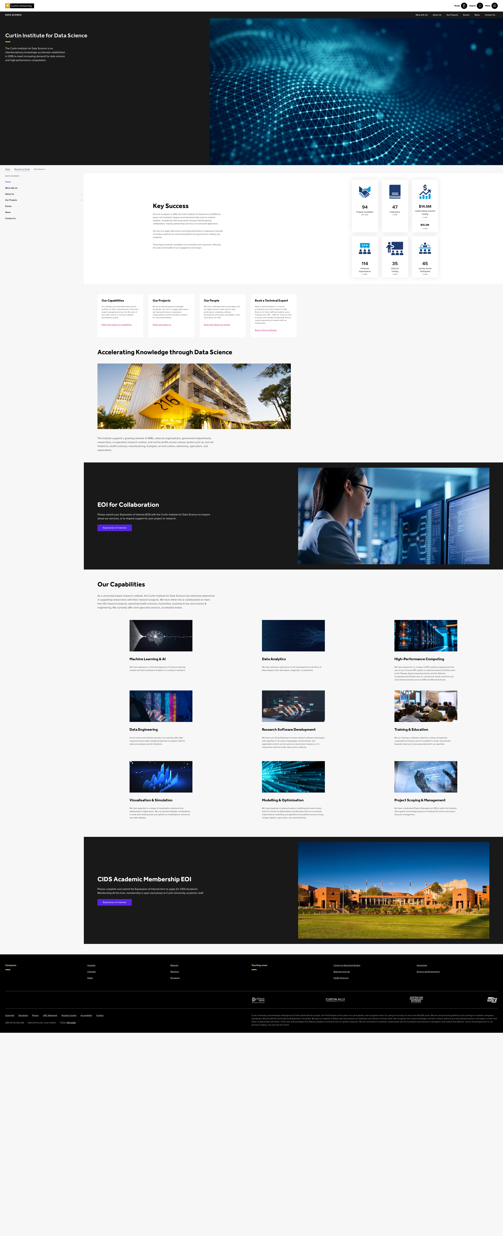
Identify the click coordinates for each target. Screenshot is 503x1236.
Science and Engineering (428, 971)
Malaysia (174, 965)
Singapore (175, 977)
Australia (91, 965)
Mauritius (174, 971)
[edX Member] (492, 1000)
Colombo (91, 971)
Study (457, 5)
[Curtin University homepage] (19, 6)
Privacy (35, 1015)
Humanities (422, 965)
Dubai (90, 977)
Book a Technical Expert (266, 330)
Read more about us (162, 324)
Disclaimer (23, 1015)
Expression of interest (114, 527)
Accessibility (86, 1015)
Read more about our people (217, 324)
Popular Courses (68, 1015)
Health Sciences (341, 977)
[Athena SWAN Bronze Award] (258, 1000)
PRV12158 (71, 1022)
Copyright (9, 1015)
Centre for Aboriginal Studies (347, 965)
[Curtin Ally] (335, 1000)
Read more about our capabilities (117, 324)
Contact (99, 1015)
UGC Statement (50, 1015)
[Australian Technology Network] (416, 1000)
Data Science (13, 15)
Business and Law (342, 971)
